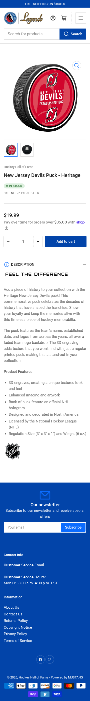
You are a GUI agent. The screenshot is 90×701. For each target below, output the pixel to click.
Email (39, 565)
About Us (11, 607)
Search (76, 34)
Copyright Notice (18, 627)
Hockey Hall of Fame (18, 167)
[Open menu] (80, 18)
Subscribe (73, 527)
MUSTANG (75, 677)
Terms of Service (18, 640)
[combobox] (45, 34)
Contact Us (13, 614)
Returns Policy (16, 620)
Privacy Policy (15, 634)
